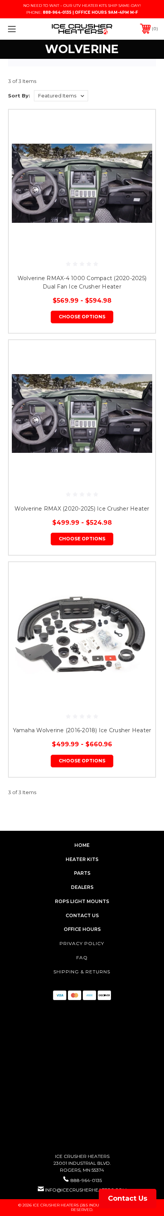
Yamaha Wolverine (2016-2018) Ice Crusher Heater (82, 730)
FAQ (82, 957)
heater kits (82, 859)
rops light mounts (82, 901)
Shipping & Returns (81, 971)
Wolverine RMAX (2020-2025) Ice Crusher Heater (81, 508)
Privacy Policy (81, 943)
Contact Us (127, 1198)
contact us (82, 915)
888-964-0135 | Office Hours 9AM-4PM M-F (90, 12)
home (82, 845)
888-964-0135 (86, 1180)
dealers (82, 887)
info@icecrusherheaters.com (86, 1190)
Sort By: (19, 95)
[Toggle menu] (23, 28)
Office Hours (82, 929)
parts (82, 873)
